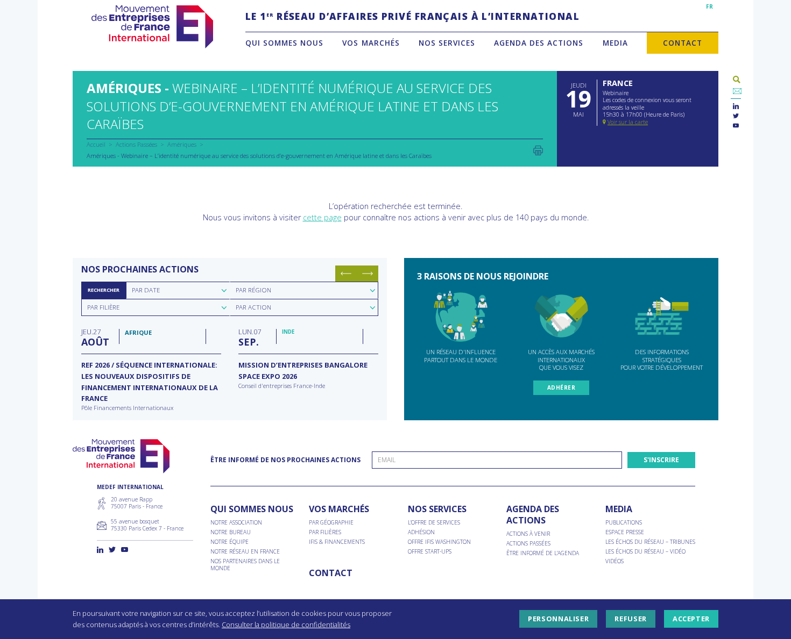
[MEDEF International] (152, 27)
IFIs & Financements (337, 542)
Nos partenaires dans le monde (245, 565)
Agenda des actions (538, 43)
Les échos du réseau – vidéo (645, 551)
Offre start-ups (429, 551)
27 (95, 337)
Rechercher (103, 289)
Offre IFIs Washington (439, 542)
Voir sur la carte (628, 122)
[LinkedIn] (736, 107)
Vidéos (614, 561)
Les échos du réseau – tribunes (650, 542)
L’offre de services (434, 522)
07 (249, 337)
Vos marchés (370, 43)
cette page (322, 217)
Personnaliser (558, 619)
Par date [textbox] (146, 290)
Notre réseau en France (245, 551)
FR (709, 6)
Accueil (96, 144)
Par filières (325, 532)
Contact (682, 43)
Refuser (630, 619)
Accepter (691, 619)
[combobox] (178, 290)
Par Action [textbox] (253, 307)
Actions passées (528, 543)
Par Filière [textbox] (103, 307)
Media (615, 43)
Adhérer (561, 387)
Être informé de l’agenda (542, 553)
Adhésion (421, 532)
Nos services (447, 43)
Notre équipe (229, 542)
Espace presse (624, 532)
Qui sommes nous (284, 43)
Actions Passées (136, 144)
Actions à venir (528, 533)
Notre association (236, 522)
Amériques (181, 144)
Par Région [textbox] (253, 290)
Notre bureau (230, 532)
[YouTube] (736, 126)
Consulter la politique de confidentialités (286, 624)
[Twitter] (736, 116)
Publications (623, 522)
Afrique (138, 332)
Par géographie (331, 522)
